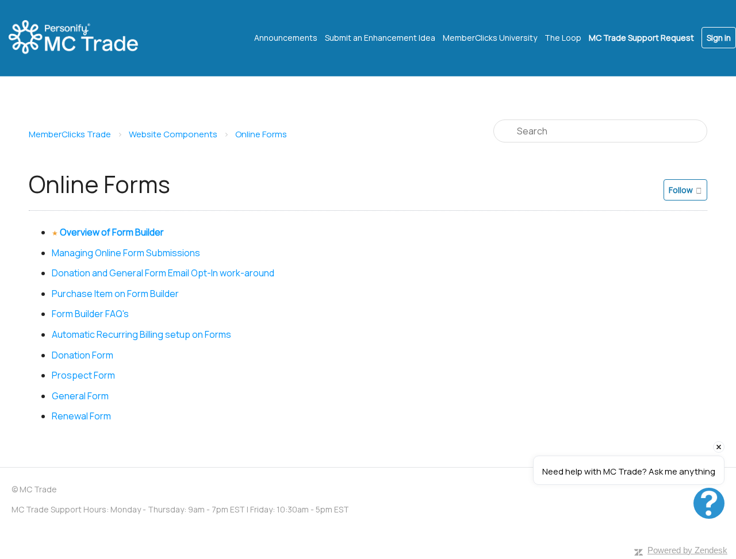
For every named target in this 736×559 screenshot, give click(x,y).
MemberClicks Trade (70, 134)
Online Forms (261, 134)
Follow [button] (681, 189)
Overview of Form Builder (112, 232)
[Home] (83, 37)
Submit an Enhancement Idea (380, 37)
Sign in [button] (719, 37)
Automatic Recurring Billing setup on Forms (141, 334)
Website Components (173, 134)
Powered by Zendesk (687, 550)
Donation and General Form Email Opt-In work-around (163, 273)
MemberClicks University (490, 37)
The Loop (563, 37)
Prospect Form (83, 375)
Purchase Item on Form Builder (115, 293)
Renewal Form (81, 416)
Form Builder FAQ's (90, 313)
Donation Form (82, 355)
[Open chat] (708, 503)
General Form (80, 396)
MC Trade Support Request (641, 37)
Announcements (285, 37)
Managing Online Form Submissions (126, 252)
